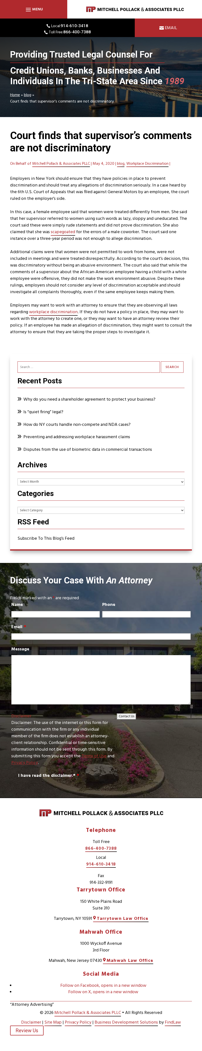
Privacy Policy (24, 762)
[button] (33, 9)
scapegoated (63, 232)
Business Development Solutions (126, 1022)
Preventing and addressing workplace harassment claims (76, 437)
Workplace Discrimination (147, 164)
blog (120, 164)
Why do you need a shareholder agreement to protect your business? (89, 399)
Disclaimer (21, 716)
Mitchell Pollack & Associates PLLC (61, 164)
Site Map (53, 1022)
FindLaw (173, 1022)
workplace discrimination (53, 312)
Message (20, 649)
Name (17, 604)
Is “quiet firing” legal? (43, 412)
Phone (108, 604)
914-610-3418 (74, 25)
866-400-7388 (77, 31)
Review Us (27, 1030)
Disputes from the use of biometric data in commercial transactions (87, 449)
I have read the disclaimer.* (48, 775)
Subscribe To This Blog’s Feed (45, 538)
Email (171, 28)
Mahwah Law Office (130, 960)
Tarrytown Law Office (123, 918)
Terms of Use (94, 756)
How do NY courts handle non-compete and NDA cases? (78, 424)
